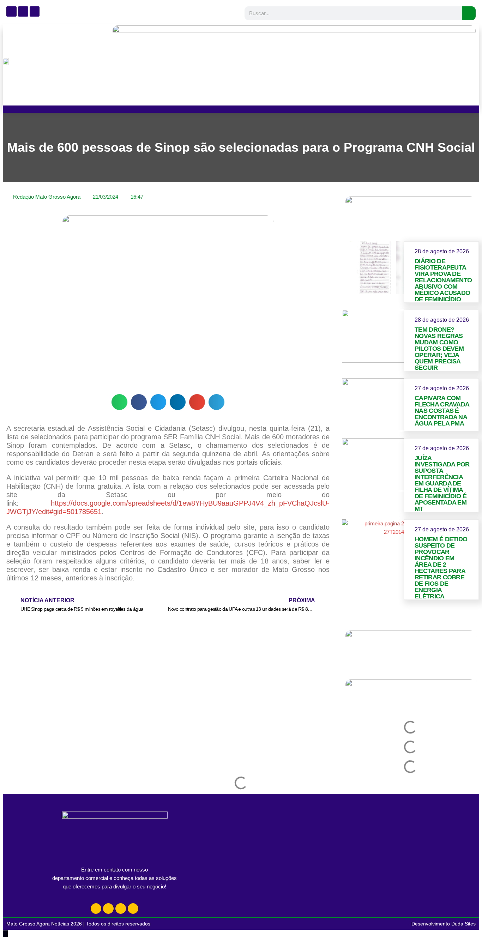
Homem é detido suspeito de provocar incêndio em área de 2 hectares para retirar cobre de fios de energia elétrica (441, 568)
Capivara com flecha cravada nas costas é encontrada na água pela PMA (442, 410)
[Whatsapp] (120, 908)
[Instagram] (96, 908)
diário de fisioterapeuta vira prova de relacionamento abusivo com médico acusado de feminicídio (443, 280)
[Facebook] (108, 908)
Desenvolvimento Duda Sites (443, 924)
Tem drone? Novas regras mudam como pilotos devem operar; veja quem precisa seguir (439, 348)
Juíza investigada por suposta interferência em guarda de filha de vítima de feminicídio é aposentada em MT (442, 483)
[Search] (469, 13)
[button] (119, 402)
